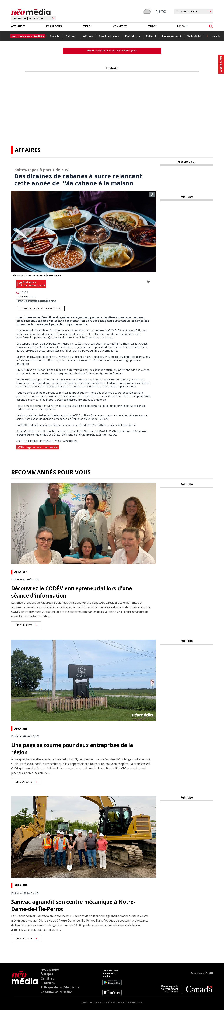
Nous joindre (50, 969)
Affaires (88, 36)
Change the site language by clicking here (112, 50)
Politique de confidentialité (60, 987)
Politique (71, 36)
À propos (47, 974)
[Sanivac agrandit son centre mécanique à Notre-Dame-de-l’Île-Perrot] (83, 836)
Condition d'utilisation (56, 992)
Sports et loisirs (109, 36)
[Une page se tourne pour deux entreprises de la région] (83, 680)
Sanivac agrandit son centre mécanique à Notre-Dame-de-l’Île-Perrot (73, 905)
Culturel (151, 36)
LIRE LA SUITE (24, 625)
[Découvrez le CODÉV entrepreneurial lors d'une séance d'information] (83, 523)
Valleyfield (194, 36)
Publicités (48, 983)
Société (55, 36)
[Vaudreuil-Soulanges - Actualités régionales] (31, 11)
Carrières (47, 978)
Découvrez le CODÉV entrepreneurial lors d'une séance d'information (71, 592)
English (215, 36)
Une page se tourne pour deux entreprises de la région (72, 748)
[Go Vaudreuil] (24, 982)
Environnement (171, 36)
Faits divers (132, 36)
